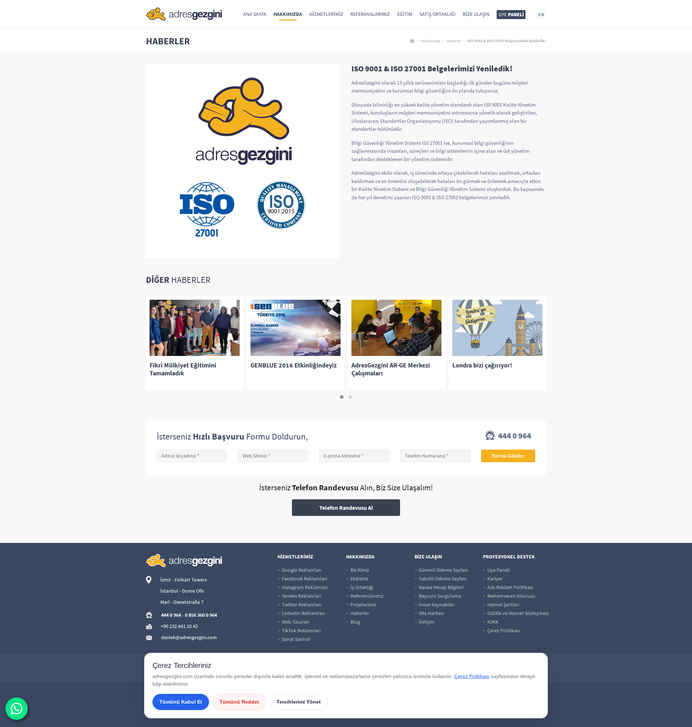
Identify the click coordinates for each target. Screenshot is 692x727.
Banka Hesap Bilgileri (440, 587)
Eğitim (404, 14)
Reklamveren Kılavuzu (510, 596)
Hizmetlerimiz (326, 14)
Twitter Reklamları (301, 604)
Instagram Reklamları (304, 587)
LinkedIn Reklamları (303, 613)
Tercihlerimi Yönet (298, 702)
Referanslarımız (370, 14)
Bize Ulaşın (476, 14)
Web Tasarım (295, 622)
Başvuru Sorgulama (439, 596)
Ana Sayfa (254, 14)
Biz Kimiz (359, 570)
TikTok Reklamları (300, 630)
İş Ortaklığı (361, 587)
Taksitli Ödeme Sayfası (442, 578)
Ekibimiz (358, 578)
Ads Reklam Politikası (509, 587)
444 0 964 (514, 436)
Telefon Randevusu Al (346, 507)
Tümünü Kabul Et (180, 702)
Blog (354, 622)
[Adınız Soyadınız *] (191, 456)
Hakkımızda (288, 14)
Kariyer (494, 578)
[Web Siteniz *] (273, 456)
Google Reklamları (301, 570)
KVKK (492, 622)
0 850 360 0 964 (201, 615)
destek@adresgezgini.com (189, 637)
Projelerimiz (362, 604)
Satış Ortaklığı (438, 14)
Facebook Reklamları (304, 578)
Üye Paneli (498, 570)
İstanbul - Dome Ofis (182, 591)
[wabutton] (16, 708)
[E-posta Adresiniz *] (354, 456)
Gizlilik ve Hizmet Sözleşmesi (517, 613)
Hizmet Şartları (502, 604)
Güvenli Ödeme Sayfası (443, 570)
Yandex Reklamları (301, 596)
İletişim (426, 622)
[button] (341, 397)
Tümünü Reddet (239, 702)
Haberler (454, 40)
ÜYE (511, 14)
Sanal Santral (295, 639)
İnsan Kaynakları (436, 604)
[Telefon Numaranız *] (435, 456)
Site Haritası (431, 613)
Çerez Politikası (503, 630)
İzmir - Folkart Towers (183, 579)
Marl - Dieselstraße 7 (182, 602)
